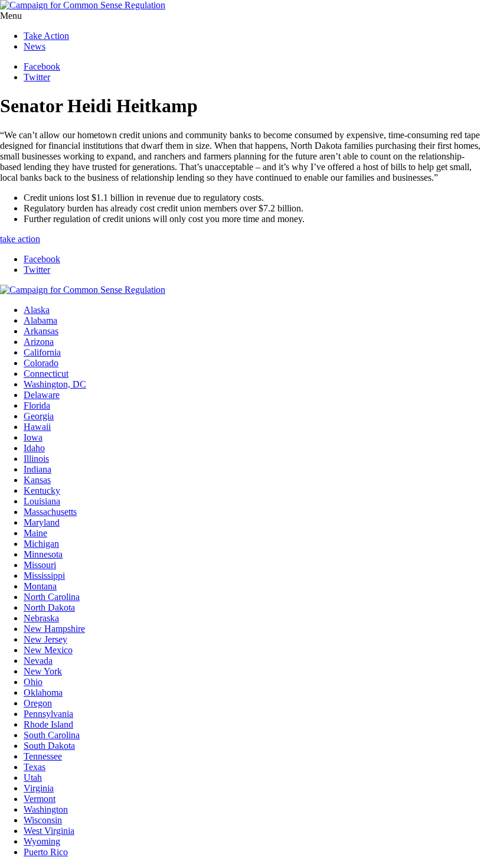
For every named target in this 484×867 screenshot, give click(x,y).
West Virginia (49, 831)
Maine (35, 533)
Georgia (39, 416)
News (34, 46)
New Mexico (48, 650)
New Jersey (45, 639)
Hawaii (37, 427)
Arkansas (41, 331)
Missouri (40, 565)
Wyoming (42, 841)
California (42, 352)
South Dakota (49, 746)
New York (43, 671)
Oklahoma (43, 692)
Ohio (33, 682)
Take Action (46, 36)
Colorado (41, 363)
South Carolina (52, 735)
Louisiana (42, 501)
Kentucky (42, 490)
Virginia (39, 788)
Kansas (37, 480)
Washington (46, 809)
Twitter (37, 77)
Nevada (38, 661)
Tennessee (43, 756)
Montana (40, 586)
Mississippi (44, 576)
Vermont (39, 799)
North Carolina (52, 597)
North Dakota (49, 607)
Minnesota (43, 554)
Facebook (42, 66)
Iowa (33, 437)
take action (20, 239)
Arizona (39, 342)
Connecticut (46, 374)
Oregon (38, 703)
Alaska (37, 310)
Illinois (36, 459)
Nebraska (41, 618)
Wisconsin (43, 820)
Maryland (42, 522)
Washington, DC (55, 384)
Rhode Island (48, 724)
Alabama (40, 320)
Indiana (37, 469)
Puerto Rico (46, 852)
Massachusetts (50, 512)
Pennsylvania (48, 714)
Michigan (41, 544)
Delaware (42, 395)
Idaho (34, 448)
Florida (37, 405)
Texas (34, 767)
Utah (33, 778)
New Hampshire (54, 629)
